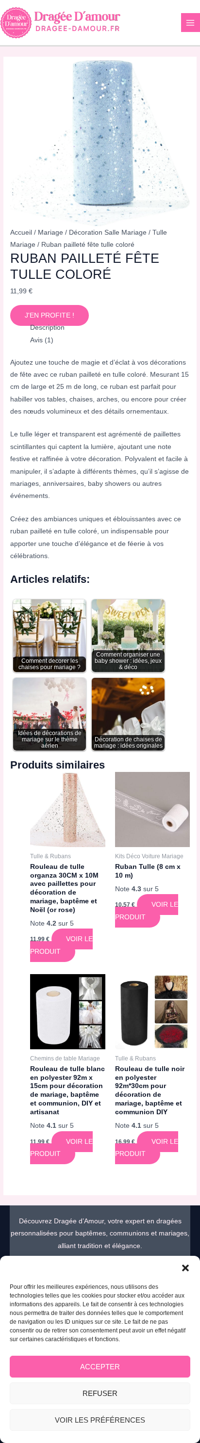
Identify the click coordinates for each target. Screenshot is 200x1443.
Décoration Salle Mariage (108, 232)
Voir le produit (61, 945)
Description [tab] (47, 327)
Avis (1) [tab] (41, 340)
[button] (185, 1268)
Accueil (21, 232)
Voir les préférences (100, 1420)
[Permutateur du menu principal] (190, 22)
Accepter (100, 1367)
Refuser (100, 1393)
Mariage (50, 232)
